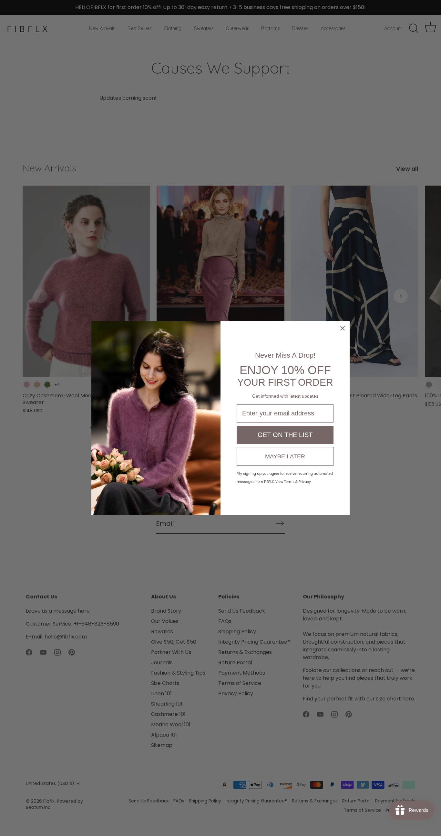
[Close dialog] (342, 328)
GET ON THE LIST (285, 434)
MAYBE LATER (285, 456)
